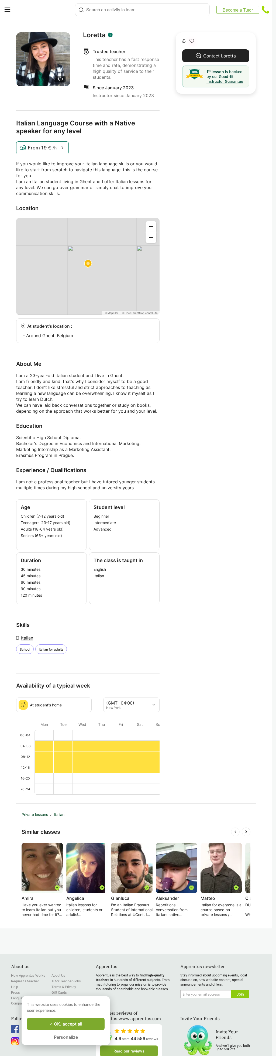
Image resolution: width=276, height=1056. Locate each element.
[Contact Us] (265, 9)
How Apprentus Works (28, 975)
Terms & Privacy (63, 987)
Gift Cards (59, 992)
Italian (27, 638)
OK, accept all (67, 1024)
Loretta (94, 35)
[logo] (45, 9)
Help (14, 987)
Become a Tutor (238, 10)
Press (15, 992)
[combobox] (142, 9)
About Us (58, 975)
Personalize (66, 1037)
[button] (191, 41)
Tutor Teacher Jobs (66, 981)
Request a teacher (25, 981)
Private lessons (35, 814)
